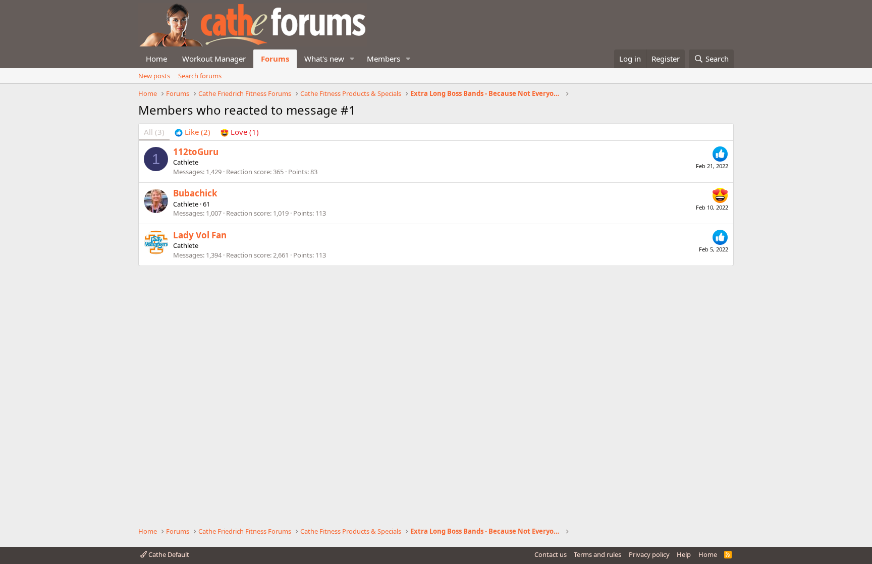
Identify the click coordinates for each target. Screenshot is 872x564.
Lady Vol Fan (200, 235)
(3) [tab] (154, 132)
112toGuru (196, 152)
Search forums (200, 75)
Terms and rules (597, 554)
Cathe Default (168, 554)
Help (684, 554)
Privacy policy (649, 554)
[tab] (192, 132)
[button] (352, 58)
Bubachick (195, 193)
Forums (275, 59)
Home (156, 59)
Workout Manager (214, 59)
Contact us (550, 554)
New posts (154, 75)
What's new (324, 59)
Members (383, 59)
